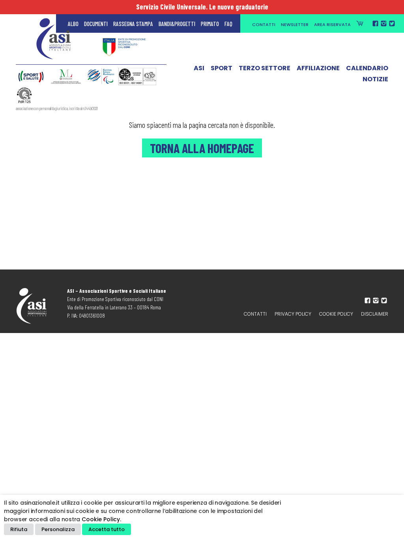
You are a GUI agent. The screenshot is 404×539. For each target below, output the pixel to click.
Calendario (367, 68)
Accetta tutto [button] (106, 529)
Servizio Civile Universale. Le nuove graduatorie (202, 6)
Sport (221, 68)
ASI (199, 68)
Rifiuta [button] (18, 529)
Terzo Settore (264, 68)
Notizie (375, 79)
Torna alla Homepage (202, 147)
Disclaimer (374, 314)
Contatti (263, 24)
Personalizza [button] (58, 529)
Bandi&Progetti (177, 23)
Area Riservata (332, 24)
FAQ (228, 23)
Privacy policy (293, 314)
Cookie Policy (336, 314)
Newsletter (295, 24)
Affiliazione (318, 68)
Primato (210, 23)
